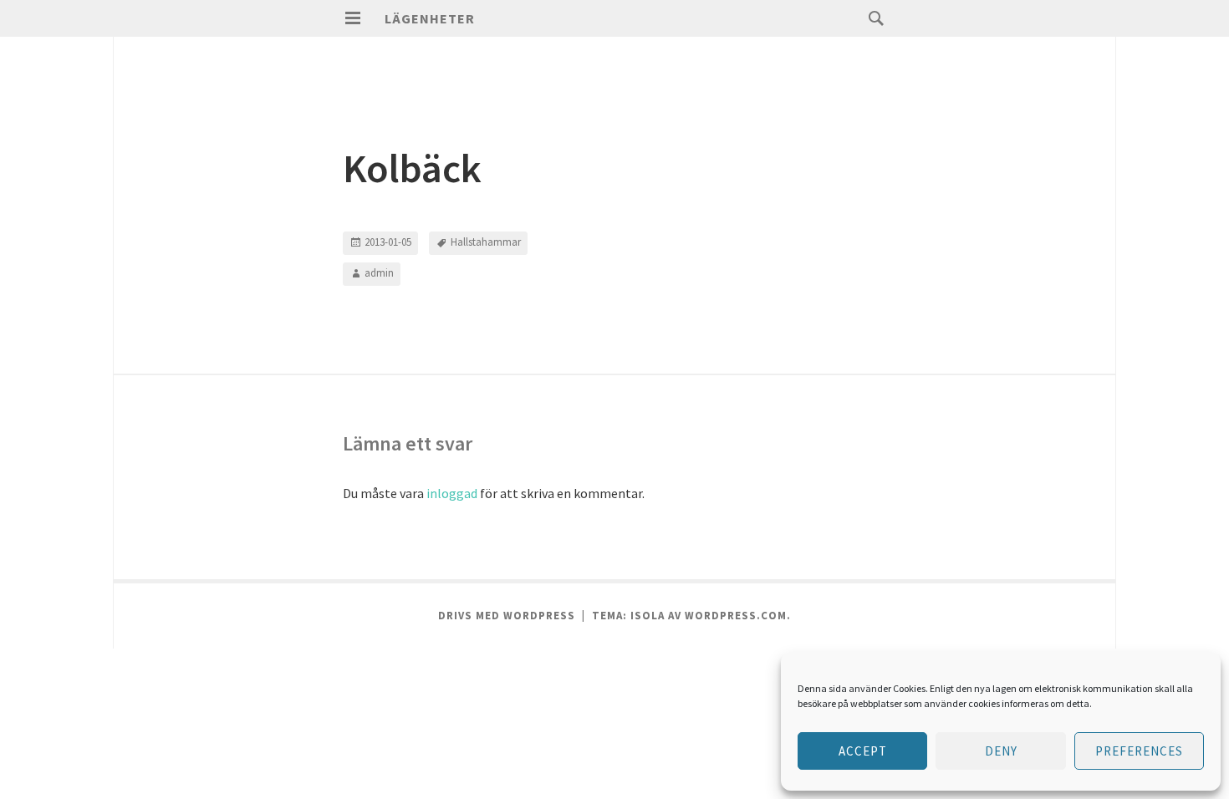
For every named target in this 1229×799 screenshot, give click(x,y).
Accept (863, 751)
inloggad (451, 493)
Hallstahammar (486, 242)
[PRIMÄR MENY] (353, 18)
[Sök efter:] (872, 17)
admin (379, 273)
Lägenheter (430, 18)
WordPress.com (736, 615)
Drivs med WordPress (506, 615)
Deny (1001, 751)
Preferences (1139, 751)
